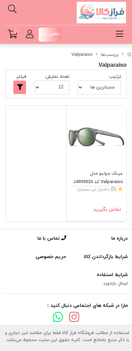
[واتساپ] (58, 318)
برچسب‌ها (110, 55)
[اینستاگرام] (74, 318)
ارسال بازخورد (115, 283)
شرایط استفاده (112, 274)
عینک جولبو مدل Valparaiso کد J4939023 (98, 177)
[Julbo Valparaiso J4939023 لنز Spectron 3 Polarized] (97, 136)
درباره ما (119, 238)
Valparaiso (82, 55)
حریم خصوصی (51, 256)
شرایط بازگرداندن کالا (106, 256)
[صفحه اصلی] (129, 55)
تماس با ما (49, 238)
